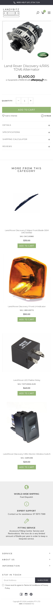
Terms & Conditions (32, 585)
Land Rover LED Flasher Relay (26, 380)
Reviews (7, 146)
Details (7, 125)
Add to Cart (26, 109)
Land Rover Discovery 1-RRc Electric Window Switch (26, 454)
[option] (26, 40)
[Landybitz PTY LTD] (12, 12)
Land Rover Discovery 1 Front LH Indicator (27, 306)
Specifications (11, 132)
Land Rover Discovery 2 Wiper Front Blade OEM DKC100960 (27, 231)
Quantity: (7, 101)
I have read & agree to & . (26, 586)
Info (45, 80)
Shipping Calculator (15, 139)
